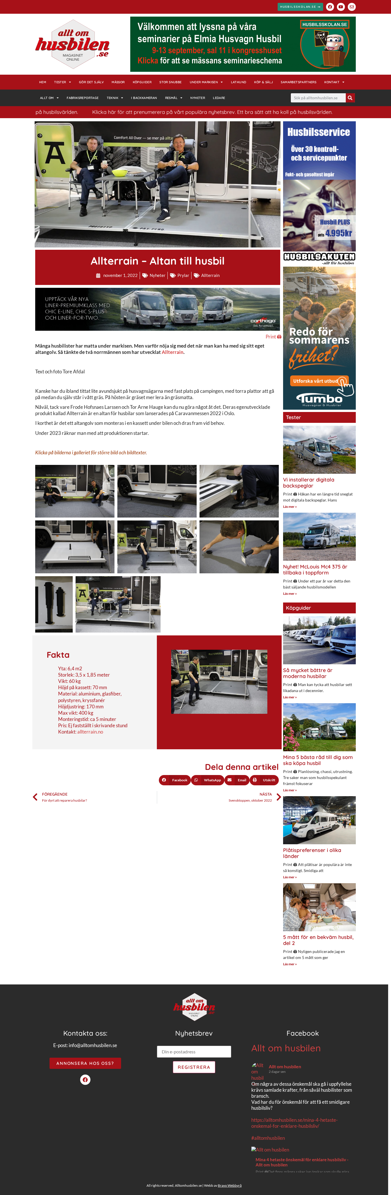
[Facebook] (330, 7)
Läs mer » (290, 506)
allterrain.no (90, 732)
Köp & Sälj (263, 82)
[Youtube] (341, 7)
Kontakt (331, 82)
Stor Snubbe (170, 82)
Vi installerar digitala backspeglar (308, 482)
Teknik (112, 98)
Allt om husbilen (286, 1048)
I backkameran (144, 98)
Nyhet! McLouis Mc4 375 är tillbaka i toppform (315, 569)
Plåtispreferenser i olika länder (312, 853)
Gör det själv (91, 82)
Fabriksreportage (82, 98)
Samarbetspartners (298, 82)
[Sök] (350, 97)
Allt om (47, 98)
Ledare (219, 98)
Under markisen (204, 82)
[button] (175, 780)
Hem (42, 82)
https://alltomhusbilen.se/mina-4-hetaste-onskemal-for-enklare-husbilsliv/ (294, 1123)
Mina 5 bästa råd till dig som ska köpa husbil (318, 760)
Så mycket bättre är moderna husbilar (308, 673)
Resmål (171, 98)
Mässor (118, 82)
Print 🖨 (274, 337)
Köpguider (142, 82)
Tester (60, 82)
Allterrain (210, 275)
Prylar (183, 275)
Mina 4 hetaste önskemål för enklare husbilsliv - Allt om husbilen (302, 1162)
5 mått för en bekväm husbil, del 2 (318, 940)
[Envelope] (352, 7)
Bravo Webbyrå (230, 1185)
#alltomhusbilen (268, 1138)
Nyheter (197, 98)
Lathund (238, 82)
